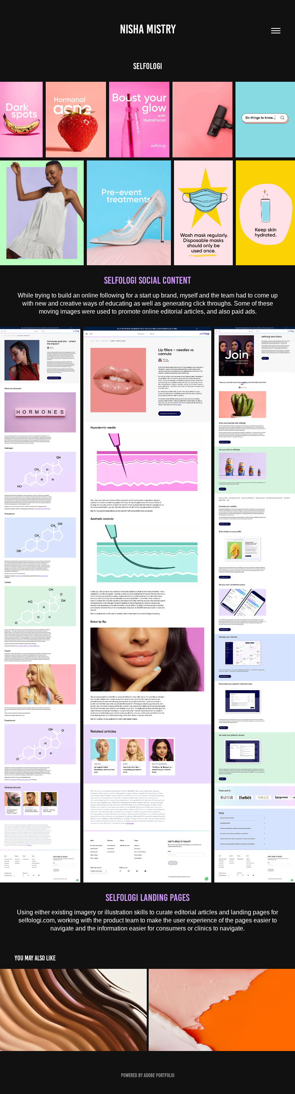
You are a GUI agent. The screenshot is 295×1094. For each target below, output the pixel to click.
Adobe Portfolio (159, 1075)
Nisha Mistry (148, 29)
